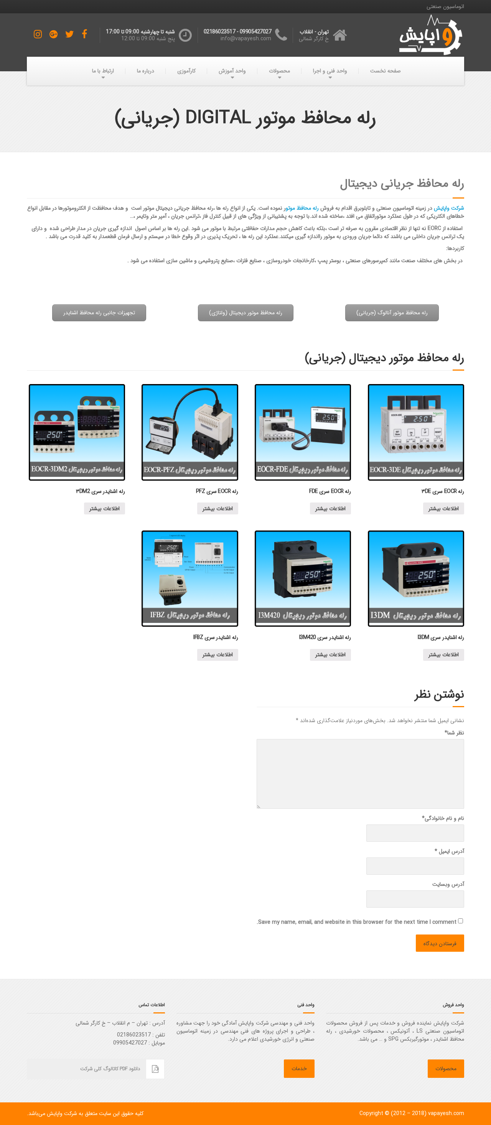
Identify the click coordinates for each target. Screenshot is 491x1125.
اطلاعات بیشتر (443, 508)
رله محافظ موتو (302, 208)
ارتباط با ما (103, 71)
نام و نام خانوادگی (443, 819)
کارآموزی (186, 71)
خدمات (299, 1068)
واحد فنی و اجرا (330, 71)
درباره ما (145, 71)
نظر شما (454, 733)
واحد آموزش (232, 71)
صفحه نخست (385, 71)
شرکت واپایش (449, 208)
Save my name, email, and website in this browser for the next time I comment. (356, 922)
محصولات (279, 71)
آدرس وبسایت (448, 884)
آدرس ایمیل (449, 851)
